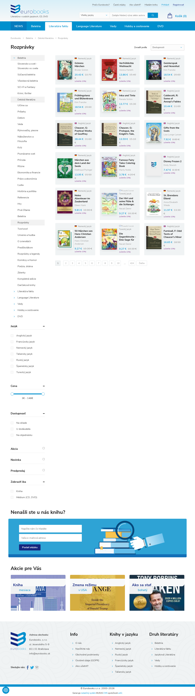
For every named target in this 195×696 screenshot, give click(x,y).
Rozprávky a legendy (29, 254)
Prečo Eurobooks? (101, 4)
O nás (78, 643)
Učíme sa (23, 105)
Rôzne (21, 166)
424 (132, 263)
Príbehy (22, 111)
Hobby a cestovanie (137, 26)
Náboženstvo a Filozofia (26, 139)
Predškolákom (25, 247)
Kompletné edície (27, 279)
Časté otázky (119, 4)
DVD (160, 26)
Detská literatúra (46, 38)
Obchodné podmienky (87, 654)
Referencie (23, 197)
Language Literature (89, 26)
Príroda (21, 160)
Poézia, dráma (25, 266)
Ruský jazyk (121, 654)
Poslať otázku (29, 547)
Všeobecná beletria (28, 81)
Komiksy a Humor (27, 260)
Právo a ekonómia (27, 178)
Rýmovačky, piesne (28, 130)
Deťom (21, 118)
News (18, 26)
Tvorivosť (23, 229)
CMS (105, 693)
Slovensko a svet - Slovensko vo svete (28, 66)
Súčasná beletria (26, 74)
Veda (20, 124)
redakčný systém (88, 693)
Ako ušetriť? (135, 4)
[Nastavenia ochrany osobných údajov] (5, 690)
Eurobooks (16, 38)
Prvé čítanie (24, 210)
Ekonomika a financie (29, 172)
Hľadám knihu (151, 4)
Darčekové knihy (26, 285)
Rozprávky (23, 222)
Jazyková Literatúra (165, 654)
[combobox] (94, 15)
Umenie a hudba (26, 235)
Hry (19, 204)
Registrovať (178, 4)
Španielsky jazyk (124, 666)
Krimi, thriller (25, 93)
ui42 (120, 693)
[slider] (12, 393)
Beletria (36, 26)
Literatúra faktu (58, 26)
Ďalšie (142, 263)
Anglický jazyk (123, 643)
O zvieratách (24, 241)
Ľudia (20, 185)
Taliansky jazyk (123, 672)
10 (118, 263)
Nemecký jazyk (123, 649)
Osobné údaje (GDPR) (87, 660)
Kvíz (20, 147)
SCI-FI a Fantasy (26, 87)
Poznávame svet (26, 153)
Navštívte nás (82, 649)
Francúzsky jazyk (124, 660)
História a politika (27, 191)
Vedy (113, 26)
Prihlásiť (165, 4)
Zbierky (21, 272)
